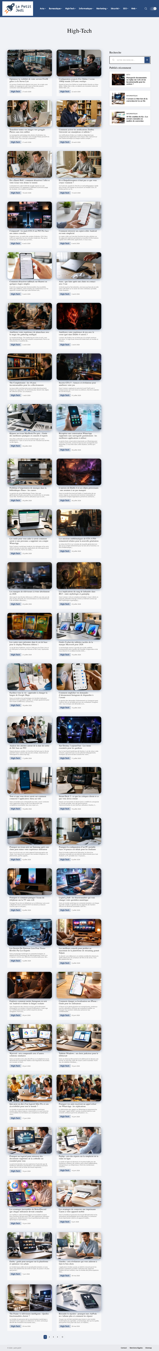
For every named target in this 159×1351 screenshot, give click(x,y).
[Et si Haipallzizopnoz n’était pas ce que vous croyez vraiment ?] (79, 164)
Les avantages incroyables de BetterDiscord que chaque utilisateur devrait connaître (28, 1210)
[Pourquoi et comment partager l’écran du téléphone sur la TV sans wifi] (29, 881)
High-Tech (15, 91)
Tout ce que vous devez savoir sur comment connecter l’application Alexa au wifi (28, 797)
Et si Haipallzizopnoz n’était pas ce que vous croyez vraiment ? (78, 181)
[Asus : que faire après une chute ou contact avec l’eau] (79, 265)
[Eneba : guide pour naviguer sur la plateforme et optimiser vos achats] (29, 1245)
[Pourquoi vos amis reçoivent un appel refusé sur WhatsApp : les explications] (79, 1088)
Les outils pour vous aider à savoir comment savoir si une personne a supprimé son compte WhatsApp (29, 541)
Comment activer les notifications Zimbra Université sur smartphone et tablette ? (76, 130)
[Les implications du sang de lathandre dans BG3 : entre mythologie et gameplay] (79, 575)
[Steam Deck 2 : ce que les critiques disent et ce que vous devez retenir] (79, 780)
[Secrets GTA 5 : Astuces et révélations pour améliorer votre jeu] (79, 366)
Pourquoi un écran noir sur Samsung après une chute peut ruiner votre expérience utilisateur (29, 848)
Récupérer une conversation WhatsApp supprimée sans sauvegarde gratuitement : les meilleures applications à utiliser (78, 435)
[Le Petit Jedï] (18, 9)
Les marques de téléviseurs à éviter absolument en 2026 (29, 592)
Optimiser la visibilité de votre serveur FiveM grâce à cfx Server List (29, 80)
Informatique (131, 96)
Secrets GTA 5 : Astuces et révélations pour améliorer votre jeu (77, 383)
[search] (146, 9)
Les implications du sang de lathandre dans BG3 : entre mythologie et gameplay (77, 592)
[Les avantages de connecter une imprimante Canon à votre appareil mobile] (79, 1193)
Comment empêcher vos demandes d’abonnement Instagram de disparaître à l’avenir (76, 695)
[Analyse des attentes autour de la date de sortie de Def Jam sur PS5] (29, 729)
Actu (128, 74)
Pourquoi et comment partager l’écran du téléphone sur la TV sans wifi (27, 898)
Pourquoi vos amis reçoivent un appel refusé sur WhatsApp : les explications (77, 1105)
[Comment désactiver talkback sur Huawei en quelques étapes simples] (29, 265)
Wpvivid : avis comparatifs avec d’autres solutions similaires (27, 1054)
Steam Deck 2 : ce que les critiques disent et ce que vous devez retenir (79, 797)
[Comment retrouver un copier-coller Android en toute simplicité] (79, 215)
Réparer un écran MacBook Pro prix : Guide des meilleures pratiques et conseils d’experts (29, 434)
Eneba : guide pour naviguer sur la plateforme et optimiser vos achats (29, 1262)
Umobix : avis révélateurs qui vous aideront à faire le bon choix (78, 1262)
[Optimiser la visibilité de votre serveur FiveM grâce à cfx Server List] (29, 63)
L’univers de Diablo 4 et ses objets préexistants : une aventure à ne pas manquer (78, 488)
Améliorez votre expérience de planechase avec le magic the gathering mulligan (29, 333)
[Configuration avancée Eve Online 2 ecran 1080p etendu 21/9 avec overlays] (79, 63)
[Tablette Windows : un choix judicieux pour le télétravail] (79, 1037)
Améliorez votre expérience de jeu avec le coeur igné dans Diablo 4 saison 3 (76, 333)
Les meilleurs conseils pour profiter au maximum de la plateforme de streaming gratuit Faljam (79, 950)
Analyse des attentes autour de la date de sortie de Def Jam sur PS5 (29, 746)
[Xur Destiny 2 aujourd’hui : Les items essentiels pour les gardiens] (79, 729)
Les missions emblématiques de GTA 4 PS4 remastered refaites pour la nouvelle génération (78, 539)
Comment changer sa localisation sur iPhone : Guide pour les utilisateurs (78, 1002)
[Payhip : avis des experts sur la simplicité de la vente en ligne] (79, 1140)
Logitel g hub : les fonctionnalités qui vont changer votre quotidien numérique (77, 898)
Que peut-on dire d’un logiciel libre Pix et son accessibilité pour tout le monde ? (29, 1105)
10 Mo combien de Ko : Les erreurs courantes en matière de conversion (137, 118)
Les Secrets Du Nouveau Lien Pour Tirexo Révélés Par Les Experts (27, 949)
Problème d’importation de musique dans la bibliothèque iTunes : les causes (28, 488)
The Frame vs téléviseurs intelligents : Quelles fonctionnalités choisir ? (29, 1314)
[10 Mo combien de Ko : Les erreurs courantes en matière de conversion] (118, 117)
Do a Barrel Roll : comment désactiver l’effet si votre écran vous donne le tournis (30, 181)
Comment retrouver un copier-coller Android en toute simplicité (78, 232)
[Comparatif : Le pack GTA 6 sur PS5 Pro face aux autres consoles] (29, 215)
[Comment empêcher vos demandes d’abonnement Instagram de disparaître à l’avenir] (79, 676)
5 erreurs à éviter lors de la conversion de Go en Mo (136, 99)
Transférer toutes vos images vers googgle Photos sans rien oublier (27, 130)
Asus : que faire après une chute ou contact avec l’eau (77, 282)
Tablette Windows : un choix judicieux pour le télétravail (78, 1054)
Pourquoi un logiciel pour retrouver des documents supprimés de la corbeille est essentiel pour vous (26, 1158)
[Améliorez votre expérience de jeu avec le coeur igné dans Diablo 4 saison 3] (79, 316)
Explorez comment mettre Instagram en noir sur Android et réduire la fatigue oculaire (28, 1002)
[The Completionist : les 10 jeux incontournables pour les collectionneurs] (29, 366)
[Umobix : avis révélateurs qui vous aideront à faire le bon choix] (79, 1245)
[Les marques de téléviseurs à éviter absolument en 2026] (29, 575)
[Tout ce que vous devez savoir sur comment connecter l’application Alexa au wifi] (29, 780)
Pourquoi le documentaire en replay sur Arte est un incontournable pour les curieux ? (136, 80)
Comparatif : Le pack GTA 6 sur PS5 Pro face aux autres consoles (29, 232)
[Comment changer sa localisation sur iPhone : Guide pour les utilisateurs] (79, 985)
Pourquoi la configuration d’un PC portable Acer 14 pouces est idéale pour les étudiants (77, 848)
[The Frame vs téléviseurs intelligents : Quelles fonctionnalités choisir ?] (29, 1297)
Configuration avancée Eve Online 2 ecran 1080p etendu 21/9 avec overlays (77, 80)
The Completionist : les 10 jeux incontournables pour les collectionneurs (27, 383)
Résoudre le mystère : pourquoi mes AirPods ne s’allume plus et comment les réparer (78, 1314)
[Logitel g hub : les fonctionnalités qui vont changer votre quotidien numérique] (79, 881)
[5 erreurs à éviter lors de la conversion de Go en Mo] (118, 98)
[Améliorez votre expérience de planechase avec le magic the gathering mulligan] (29, 316)
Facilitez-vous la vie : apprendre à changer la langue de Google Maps (28, 693)
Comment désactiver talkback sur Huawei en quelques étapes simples (28, 282)
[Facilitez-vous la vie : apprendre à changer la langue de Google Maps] (29, 676)
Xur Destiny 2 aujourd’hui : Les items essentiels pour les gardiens (75, 746)
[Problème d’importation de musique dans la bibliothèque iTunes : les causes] (29, 472)
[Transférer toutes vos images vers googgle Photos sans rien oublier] (29, 113)
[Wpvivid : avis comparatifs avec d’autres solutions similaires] (29, 1037)
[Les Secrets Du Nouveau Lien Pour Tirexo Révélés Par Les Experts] (29, 932)
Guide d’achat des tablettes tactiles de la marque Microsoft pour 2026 (76, 643)
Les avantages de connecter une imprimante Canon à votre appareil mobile (77, 1210)
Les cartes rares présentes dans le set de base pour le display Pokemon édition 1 (28, 643)
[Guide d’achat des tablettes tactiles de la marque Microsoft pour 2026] (79, 626)
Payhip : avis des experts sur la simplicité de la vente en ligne (78, 1157)
